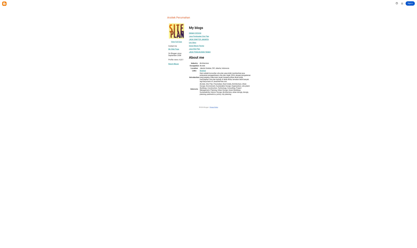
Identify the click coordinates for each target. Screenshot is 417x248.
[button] (396, 3)
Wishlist (203, 71)
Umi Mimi (192, 43)
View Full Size (176, 42)
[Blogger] (4, 4)
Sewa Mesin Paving (196, 46)
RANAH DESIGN (195, 33)
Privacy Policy (214, 107)
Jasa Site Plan (194, 49)
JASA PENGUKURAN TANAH (200, 52)
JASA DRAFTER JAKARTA (199, 39)
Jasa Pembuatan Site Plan (199, 36)
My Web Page (173, 49)
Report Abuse (173, 64)
